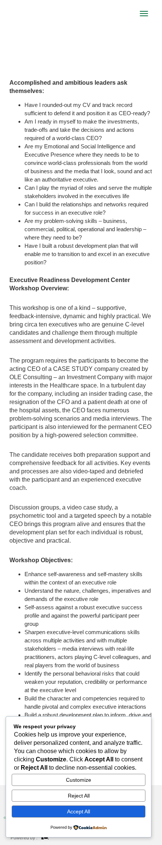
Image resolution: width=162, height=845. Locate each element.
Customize (78, 780)
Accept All (78, 811)
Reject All (79, 796)
